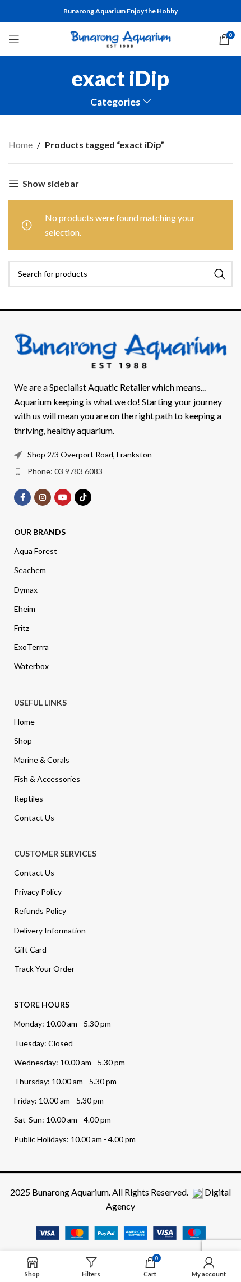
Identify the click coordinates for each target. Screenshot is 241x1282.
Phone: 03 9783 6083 (65, 471)
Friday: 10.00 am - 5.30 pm (59, 1100)
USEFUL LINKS (40, 702)
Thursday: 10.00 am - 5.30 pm (65, 1081)
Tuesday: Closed (43, 1043)
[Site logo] (120, 38)
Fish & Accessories (47, 779)
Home (20, 144)
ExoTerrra (31, 647)
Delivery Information (50, 930)
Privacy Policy (38, 891)
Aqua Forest (35, 551)
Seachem (30, 570)
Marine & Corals (41, 759)
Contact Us (34, 817)
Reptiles (28, 798)
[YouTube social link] (62, 497)
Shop (23, 740)
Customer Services (55, 853)
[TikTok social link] (83, 497)
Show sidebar (50, 183)
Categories (115, 102)
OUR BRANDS (40, 532)
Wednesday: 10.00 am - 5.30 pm (69, 1062)
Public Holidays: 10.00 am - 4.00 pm (75, 1139)
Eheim (24, 608)
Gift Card (30, 949)
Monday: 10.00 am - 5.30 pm (62, 1023)
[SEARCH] (220, 274)
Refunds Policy (40, 910)
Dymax (26, 589)
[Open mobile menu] (14, 39)
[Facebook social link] (22, 497)
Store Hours (41, 1004)
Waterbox (31, 666)
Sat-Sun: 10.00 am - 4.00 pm (62, 1119)
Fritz (21, 628)
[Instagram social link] (42, 497)
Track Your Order (44, 968)
